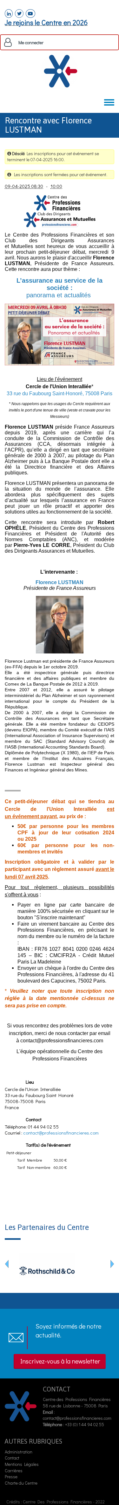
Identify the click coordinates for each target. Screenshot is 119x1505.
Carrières (14, 1470)
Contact (12, 1458)
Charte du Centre (21, 1483)
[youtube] (30, 13)
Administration (18, 1452)
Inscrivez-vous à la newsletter (60, 1361)
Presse (11, 1477)
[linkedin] (9, 13)
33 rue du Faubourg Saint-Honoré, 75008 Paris (59, 393)
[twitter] (19, 13)
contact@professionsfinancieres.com (61, 1132)
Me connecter (30, 42)
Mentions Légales (22, 1464)
